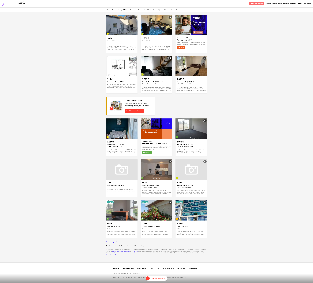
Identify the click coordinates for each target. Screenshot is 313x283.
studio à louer (137, 253)
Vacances (286, 3)
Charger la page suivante (113, 242)
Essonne (131, 245)
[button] (153, 33)
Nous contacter (141, 268)
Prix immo (293, 3)
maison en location (117, 253)
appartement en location (127, 253)
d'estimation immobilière (111, 254)
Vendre (274, 3)
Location (114, 245)
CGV (157, 268)
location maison (115, 251)
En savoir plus (146, 152)
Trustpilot (137, 273)
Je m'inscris (181, 47)
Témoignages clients (168, 268)
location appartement (125, 251)
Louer (280, 3)
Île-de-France (123, 245)
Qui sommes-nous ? (128, 268)
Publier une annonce (257, 3)
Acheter (268, 3)
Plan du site (115, 268)
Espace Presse (193, 268)
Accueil (108, 245)
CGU (151, 268)
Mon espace (307, 3)
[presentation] (142, 25)
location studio (135, 251)
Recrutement (181, 268)
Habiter (300, 3)
